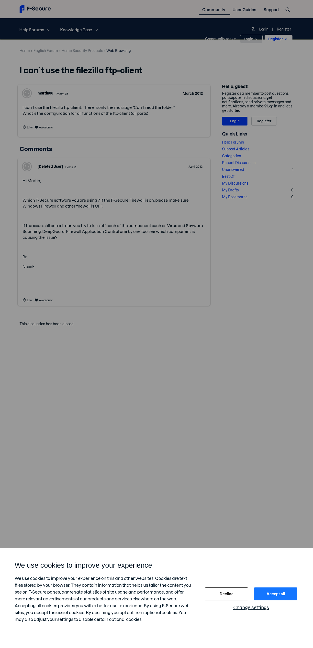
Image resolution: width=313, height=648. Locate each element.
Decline (227, 594)
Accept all (276, 594)
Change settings (251, 607)
